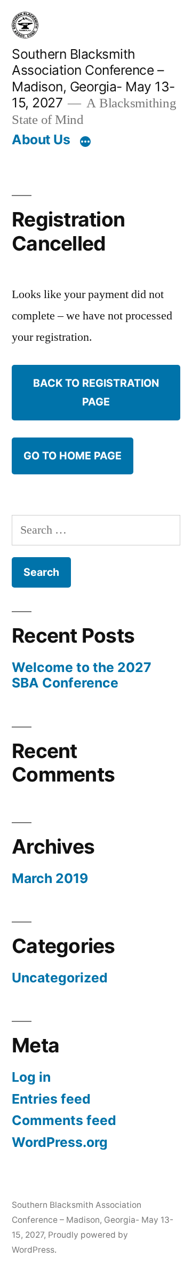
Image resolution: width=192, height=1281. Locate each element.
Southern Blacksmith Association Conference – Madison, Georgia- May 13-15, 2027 (93, 78)
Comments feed (64, 1120)
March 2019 (50, 878)
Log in (31, 1077)
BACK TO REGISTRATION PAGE (96, 392)
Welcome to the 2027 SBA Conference (81, 675)
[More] (85, 141)
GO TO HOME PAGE (72, 455)
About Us (41, 139)
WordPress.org (60, 1142)
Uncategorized (60, 978)
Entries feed (51, 1099)
